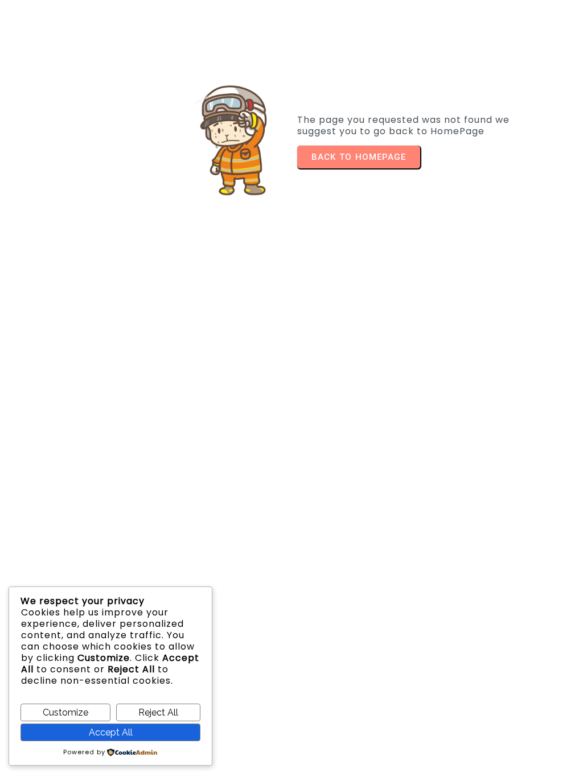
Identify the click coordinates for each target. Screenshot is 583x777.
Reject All (158, 712)
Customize (65, 712)
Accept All (111, 732)
